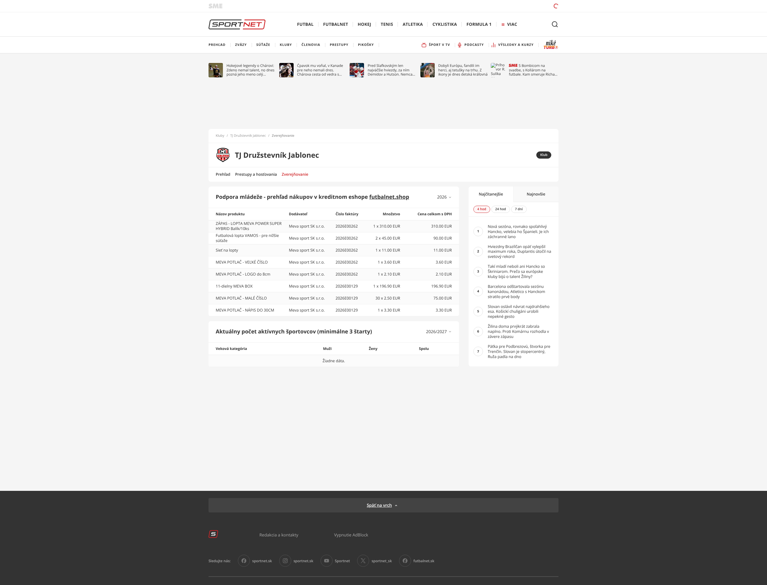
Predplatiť (512, 5)
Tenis (387, 24)
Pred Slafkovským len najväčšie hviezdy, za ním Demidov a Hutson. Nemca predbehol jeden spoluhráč (390, 70)
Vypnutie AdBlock (351, 535)
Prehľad (223, 174)
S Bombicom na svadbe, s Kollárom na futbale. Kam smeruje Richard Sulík (533, 70)
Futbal (305, 24)
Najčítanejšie (491, 194)
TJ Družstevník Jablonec (248, 136)
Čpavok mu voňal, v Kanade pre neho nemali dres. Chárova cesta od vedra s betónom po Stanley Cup (320, 70)
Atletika (413, 24)
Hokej (364, 24)
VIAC (512, 24)
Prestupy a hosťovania (256, 174)
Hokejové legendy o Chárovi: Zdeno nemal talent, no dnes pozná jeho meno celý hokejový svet (250, 70)
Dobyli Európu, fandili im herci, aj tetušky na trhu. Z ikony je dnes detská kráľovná (463, 70)
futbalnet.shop (389, 197)
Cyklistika (444, 24)
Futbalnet (335, 24)
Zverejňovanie (295, 174)
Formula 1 (479, 24)
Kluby (220, 136)
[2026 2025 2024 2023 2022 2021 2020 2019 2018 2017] (444, 197)
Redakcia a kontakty (278, 535)
